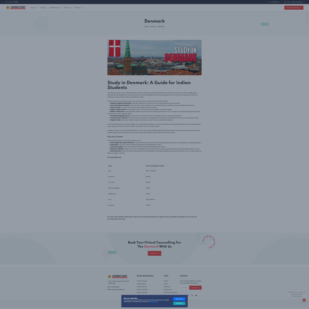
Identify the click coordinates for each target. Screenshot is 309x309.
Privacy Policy (153, 301)
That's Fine (179, 303)
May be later (179, 299)
